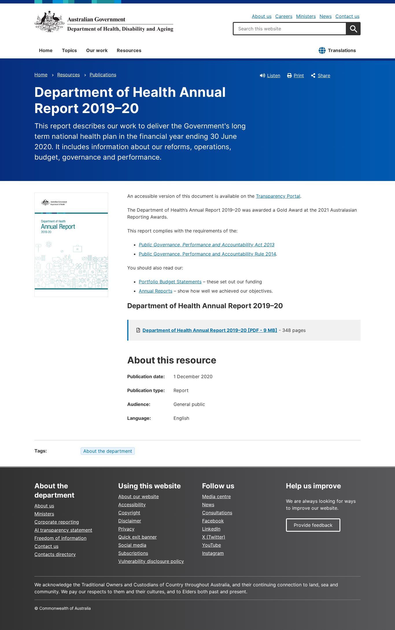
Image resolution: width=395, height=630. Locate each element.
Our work (97, 50)
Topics (69, 50)
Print (299, 75)
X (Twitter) (213, 537)
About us (262, 16)
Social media (132, 545)
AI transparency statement (63, 530)
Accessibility (132, 504)
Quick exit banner (137, 537)
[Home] (103, 21)
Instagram (213, 553)
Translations (342, 50)
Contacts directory (55, 554)
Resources (129, 50)
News (326, 16)
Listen (273, 75)
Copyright (129, 513)
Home (46, 50)
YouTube (211, 545)
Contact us (347, 16)
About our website (138, 496)
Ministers (306, 16)
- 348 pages (224, 330)
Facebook (213, 521)
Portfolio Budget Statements (170, 281)
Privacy (126, 529)
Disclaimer (129, 521)
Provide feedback (313, 525)
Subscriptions (133, 553)
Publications (103, 74)
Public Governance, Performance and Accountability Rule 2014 (207, 254)
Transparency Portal (278, 196)
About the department (107, 451)
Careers (283, 16)
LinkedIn (211, 529)
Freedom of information (60, 538)
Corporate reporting (56, 522)
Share (324, 75)
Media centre (216, 496)
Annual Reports (155, 291)
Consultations (217, 513)
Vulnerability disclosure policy (151, 561)
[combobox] (290, 28)
